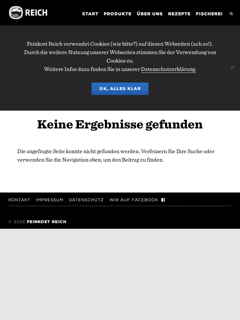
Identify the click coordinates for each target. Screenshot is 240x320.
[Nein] (232, 67)
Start (90, 13)
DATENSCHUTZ (86, 200)
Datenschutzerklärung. (168, 69)
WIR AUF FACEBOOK (133, 200)
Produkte (118, 13)
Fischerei (209, 13)
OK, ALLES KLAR (120, 88)
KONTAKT (19, 200)
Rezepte (179, 13)
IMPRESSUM (49, 200)
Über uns (150, 13)
